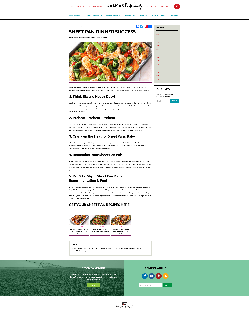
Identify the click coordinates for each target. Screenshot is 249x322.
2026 (157, 35)
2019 (157, 61)
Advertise (164, 6)
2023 (157, 46)
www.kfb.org (133, 300)
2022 (157, 50)
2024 (157, 42)
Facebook (145, 276)
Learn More (93, 285)
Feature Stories (75, 16)
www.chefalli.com (95, 251)
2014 (157, 79)
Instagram (152, 276)
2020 (157, 57)
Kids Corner (130, 16)
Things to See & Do (94, 16)
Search (177, 6)
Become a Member (159, 16)
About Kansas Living (76, 6)
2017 (157, 68)
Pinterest (159, 276)
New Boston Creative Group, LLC (127, 315)
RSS (166, 276)
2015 (157, 76)
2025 (157, 38)
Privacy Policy (145, 300)
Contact (174, 16)
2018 (157, 64)
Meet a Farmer (152, 6)
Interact (143, 16)
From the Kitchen (113, 16)
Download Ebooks (95, 6)
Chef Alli (73, 26)
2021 (157, 53)
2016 (157, 72)
